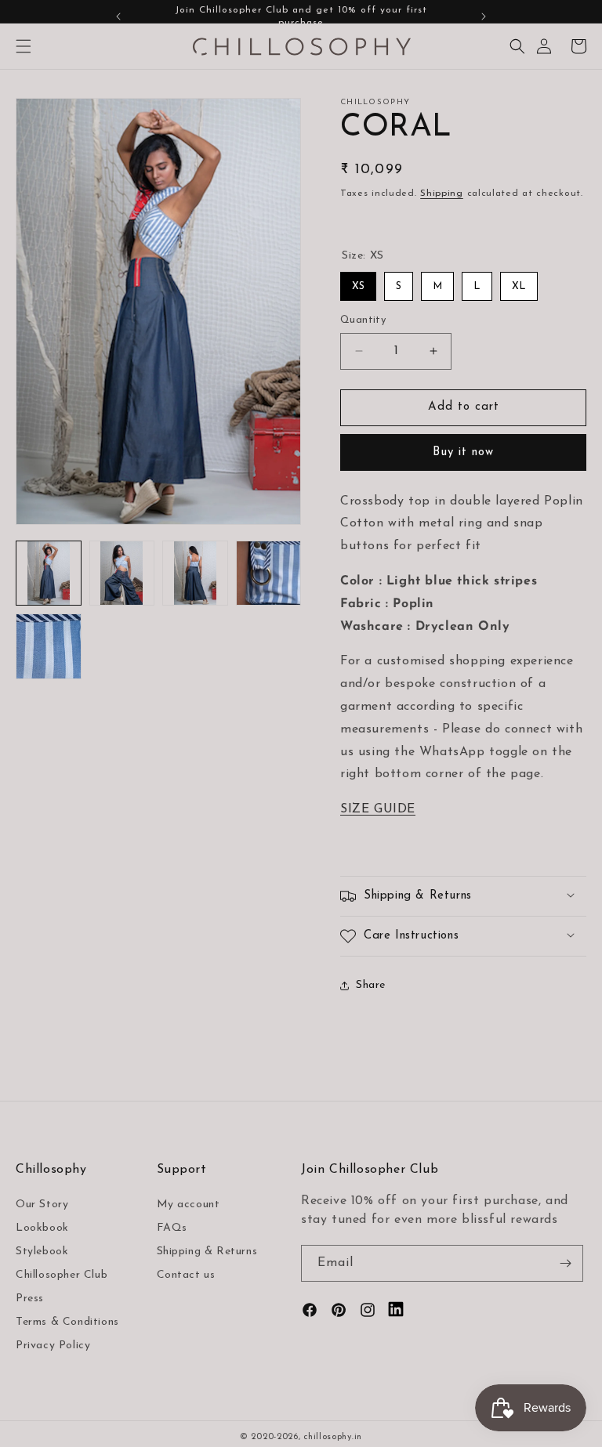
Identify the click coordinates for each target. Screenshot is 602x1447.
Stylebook (42, 1251)
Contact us (186, 1275)
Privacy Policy (53, 1345)
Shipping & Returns (207, 1251)
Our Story (42, 1204)
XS (358, 286)
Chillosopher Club (61, 1275)
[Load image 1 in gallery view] (49, 573)
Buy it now (463, 452)
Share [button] (371, 985)
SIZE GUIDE (377, 809)
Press (30, 1298)
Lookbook (42, 1228)
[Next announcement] (483, 16)
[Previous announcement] (118, 16)
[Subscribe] (565, 1263)
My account (188, 1204)
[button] (23, 46)
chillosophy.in (332, 1437)
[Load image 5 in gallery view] (49, 646)
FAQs (172, 1228)
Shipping (441, 193)
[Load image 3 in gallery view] (195, 573)
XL (519, 286)
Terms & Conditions (67, 1322)
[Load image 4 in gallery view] (269, 573)
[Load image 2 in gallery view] (122, 573)
